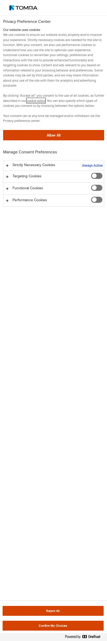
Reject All (53, 611)
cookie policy (36, 100)
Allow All (54, 135)
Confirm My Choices (53, 625)
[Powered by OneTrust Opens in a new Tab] (84, 638)
